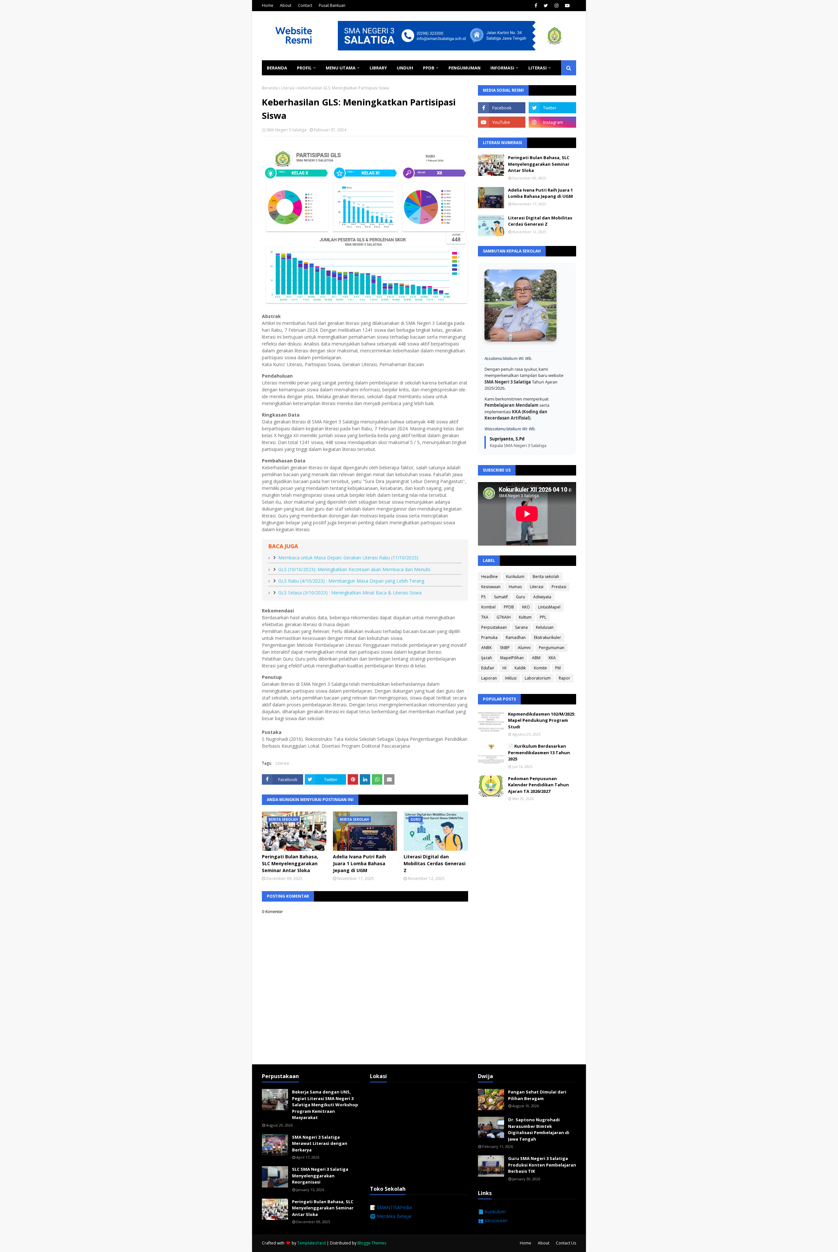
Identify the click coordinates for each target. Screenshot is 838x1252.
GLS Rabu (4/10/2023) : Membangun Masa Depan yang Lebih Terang (351, 581)
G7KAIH (504, 617)
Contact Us (566, 1243)
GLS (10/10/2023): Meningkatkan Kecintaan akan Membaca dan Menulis (354, 569)
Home (267, 5)
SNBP (505, 647)
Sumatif (501, 597)
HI (504, 668)
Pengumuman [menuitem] (464, 68)
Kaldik (520, 668)
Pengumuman (551, 647)
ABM (536, 658)
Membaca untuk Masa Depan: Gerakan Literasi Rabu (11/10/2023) (348, 557)
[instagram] (556, 5)
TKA (484, 617)
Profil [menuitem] (304, 68)
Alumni (524, 647)
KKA (552, 658)
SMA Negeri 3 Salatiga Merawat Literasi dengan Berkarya (319, 1143)
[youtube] (567, 5)
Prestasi (559, 586)
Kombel (488, 607)
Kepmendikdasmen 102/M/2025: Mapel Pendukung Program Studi (541, 720)
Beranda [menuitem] (277, 68)
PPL (543, 617)
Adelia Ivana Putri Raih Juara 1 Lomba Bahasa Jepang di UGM (359, 863)
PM (558, 668)
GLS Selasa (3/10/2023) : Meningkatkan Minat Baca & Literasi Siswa (350, 592)
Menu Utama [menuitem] (340, 68)
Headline (489, 576)
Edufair (487, 668)
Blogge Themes (371, 1243)
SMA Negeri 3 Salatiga (286, 130)
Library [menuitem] (378, 68)
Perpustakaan (494, 627)
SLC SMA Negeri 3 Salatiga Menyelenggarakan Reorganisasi (320, 1175)
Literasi (288, 88)
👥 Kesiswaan (492, 1220)
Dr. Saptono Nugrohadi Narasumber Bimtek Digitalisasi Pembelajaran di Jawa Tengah (538, 1129)
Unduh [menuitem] (405, 68)
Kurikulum (515, 576)
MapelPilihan (512, 658)
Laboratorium (538, 678)
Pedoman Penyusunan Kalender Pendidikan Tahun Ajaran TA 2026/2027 (538, 784)
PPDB (509, 607)
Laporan (489, 678)
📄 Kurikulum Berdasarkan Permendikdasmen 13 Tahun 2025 (539, 752)
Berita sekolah (546, 576)
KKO (526, 607)
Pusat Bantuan (332, 5)
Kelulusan (545, 627)
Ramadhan (516, 637)
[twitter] (546, 5)
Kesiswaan (491, 586)
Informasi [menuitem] (502, 68)
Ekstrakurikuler (547, 637)
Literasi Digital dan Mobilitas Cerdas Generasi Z (434, 863)
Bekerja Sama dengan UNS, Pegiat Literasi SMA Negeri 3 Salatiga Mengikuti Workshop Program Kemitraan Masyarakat (325, 1104)
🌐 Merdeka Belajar (391, 1216)
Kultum (525, 617)
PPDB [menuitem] (428, 68)
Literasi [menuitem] (537, 68)
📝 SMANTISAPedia (391, 1207)
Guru (520, 597)
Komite (540, 668)
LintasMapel (549, 607)
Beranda (270, 88)
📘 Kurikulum (492, 1211)
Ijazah (486, 658)
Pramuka (489, 637)
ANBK (486, 647)
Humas (515, 586)
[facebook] (536, 5)
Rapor (564, 678)
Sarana (521, 627)
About (285, 5)
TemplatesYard (311, 1243)
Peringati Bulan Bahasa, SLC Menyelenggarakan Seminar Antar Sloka (290, 863)
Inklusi (511, 678)
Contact (305, 5)
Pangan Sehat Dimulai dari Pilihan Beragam (537, 1095)
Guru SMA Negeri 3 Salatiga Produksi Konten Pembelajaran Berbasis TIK (542, 1164)
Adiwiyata (542, 597)
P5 (483, 597)
